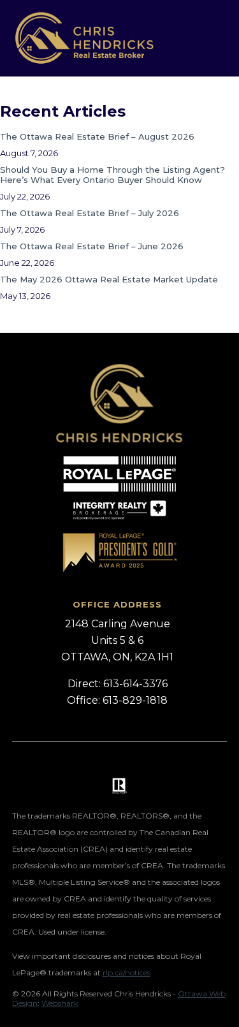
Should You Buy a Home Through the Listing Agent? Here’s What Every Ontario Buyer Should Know (112, 174)
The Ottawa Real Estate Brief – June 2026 (92, 246)
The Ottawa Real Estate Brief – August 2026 (97, 136)
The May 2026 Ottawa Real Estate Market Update (109, 279)
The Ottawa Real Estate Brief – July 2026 (89, 213)
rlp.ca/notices (126, 972)
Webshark (59, 1003)
